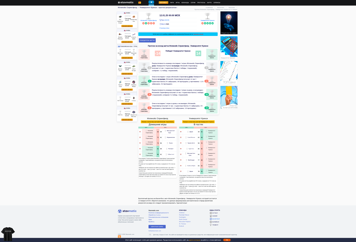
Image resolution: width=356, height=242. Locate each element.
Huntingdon (182, 217)
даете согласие (194, 240)
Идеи (150, 219)
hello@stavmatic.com (155, 231)
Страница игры (164, 28)
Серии (193, 2)
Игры (178, 2)
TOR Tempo (120, 100)
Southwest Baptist (191, 165)
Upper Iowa (191, 148)
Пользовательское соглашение (158, 217)
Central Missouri (191, 137)
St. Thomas (182, 224)
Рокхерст (171, 148)
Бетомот (163, 2)
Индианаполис (171, 137)
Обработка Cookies (155, 215)
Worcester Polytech (185, 221)
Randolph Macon (184, 215)
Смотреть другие (198, 34)
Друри (191, 131)
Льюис (171, 143)
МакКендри (191, 160)
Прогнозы (201, 2)
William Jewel (171, 154)
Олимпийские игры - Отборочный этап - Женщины (136, 46)
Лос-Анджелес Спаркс (120, 21)
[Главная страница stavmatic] (125, 2)
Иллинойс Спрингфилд (149, 20)
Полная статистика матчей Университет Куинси (198, 122)
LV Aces (134, 100)
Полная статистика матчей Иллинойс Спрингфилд (158, 122)
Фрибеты (151, 221)
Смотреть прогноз (127, 26)
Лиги (172, 2)
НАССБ (167, 20)
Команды (185, 2)
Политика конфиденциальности (159, 213)
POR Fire (120, 115)
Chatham (181, 212)
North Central (183, 219)
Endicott (181, 226)
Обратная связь (157, 226)
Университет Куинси (207, 20)
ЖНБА (128, 13)
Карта (209, 2)
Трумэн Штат (191, 143)
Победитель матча (147, 40)
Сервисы (217, 2)
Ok (227, 240)
